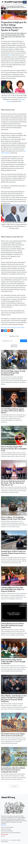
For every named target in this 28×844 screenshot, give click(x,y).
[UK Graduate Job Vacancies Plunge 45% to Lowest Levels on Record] (14, 722)
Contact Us (14, 840)
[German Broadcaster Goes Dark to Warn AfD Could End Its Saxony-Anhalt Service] (14, 612)
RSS (3, 836)
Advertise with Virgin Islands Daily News (10, 832)
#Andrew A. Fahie (15, 327)
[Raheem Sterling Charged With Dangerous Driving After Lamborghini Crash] (14, 435)
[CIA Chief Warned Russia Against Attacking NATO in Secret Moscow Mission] (14, 397)
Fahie (9, 55)
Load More (14, 786)
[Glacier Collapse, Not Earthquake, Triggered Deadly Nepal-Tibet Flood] (14, 505)
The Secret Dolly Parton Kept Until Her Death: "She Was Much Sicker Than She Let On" (16, 7)
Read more (3, 825)
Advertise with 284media (7, 827)
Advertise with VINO (6, 829)
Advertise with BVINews (7, 831)
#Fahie (22, 327)
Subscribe (23, 340)
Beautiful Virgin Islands (14, 1)
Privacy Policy (4, 841)
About (18, 840)
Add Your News (4, 834)
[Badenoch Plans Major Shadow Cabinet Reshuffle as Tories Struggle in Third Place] (14, 648)
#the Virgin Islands (6, 327)
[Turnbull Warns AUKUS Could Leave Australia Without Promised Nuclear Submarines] (14, 540)
